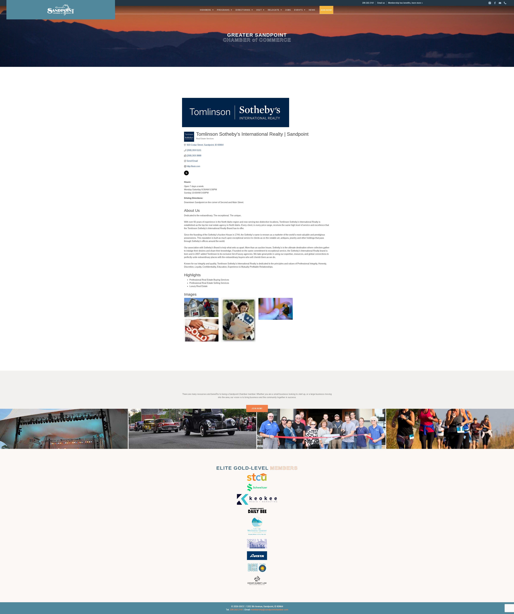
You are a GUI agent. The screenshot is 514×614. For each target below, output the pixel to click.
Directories (242, 10)
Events (298, 10)
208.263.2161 (236, 609)
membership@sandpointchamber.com (269, 609)
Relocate (273, 10)
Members (205, 10)
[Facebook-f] (495, 3)
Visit (259, 10)
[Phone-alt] (505, 3)
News (312, 10)
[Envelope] (500, 3)
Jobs (288, 10)
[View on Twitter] (186, 174)
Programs (223, 10)
